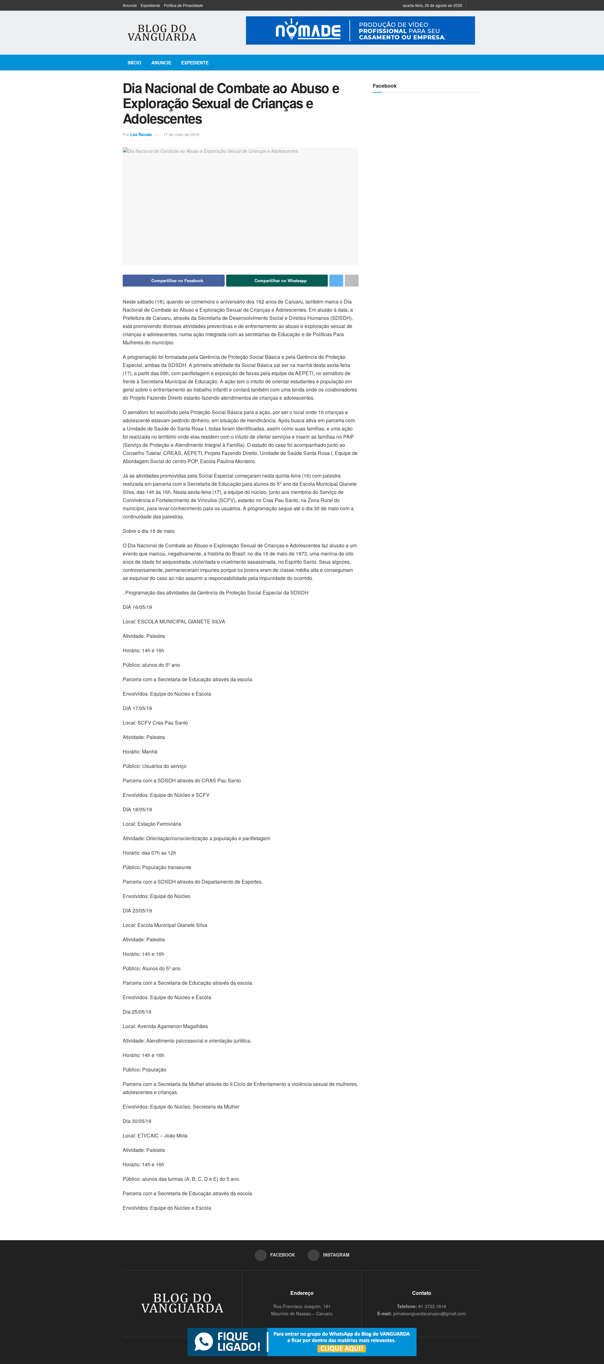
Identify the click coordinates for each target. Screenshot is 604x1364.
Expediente (150, 5)
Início (134, 62)
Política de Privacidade (183, 5)
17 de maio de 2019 (181, 134)
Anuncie (130, 5)
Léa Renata (141, 134)
